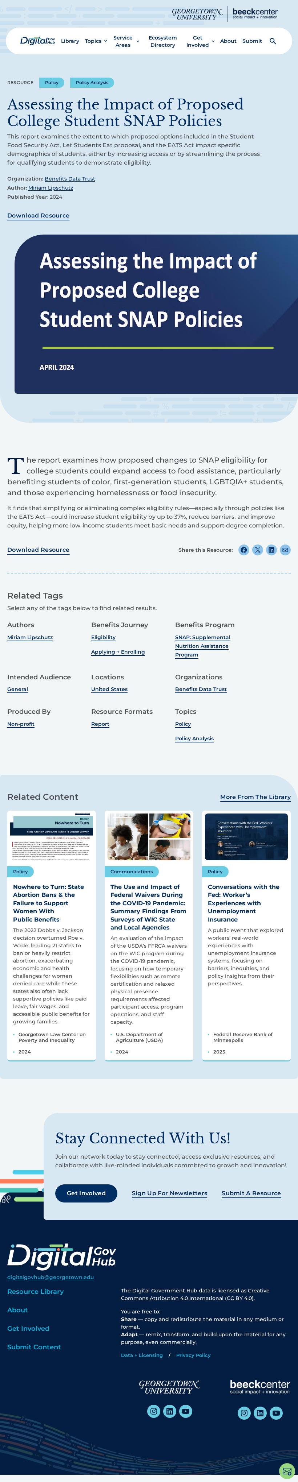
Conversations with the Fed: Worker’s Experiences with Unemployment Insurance (243, 903)
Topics (93, 41)
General (17, 689)
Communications (131, 871)
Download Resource (38, 215)
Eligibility (103, 637)
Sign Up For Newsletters (169, 1193)
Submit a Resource (251, 1193)
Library (70, 41)
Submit (252, 41)
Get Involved (197, 41)
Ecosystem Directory (163, 41)
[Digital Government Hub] (37, 41)
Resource (20, 82)
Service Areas (123, 41)
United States (109, 689)
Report (100, 724)
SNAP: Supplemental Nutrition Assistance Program (202, 646)
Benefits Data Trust (70, 178)
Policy (52, 82)
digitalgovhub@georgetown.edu (50, 1277)
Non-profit (21, 724)
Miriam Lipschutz (50, 188)
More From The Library (255, 797)
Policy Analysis (92, 82)
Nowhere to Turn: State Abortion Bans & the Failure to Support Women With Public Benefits (48, 903)
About (228, 41)
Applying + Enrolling (118, 652)
